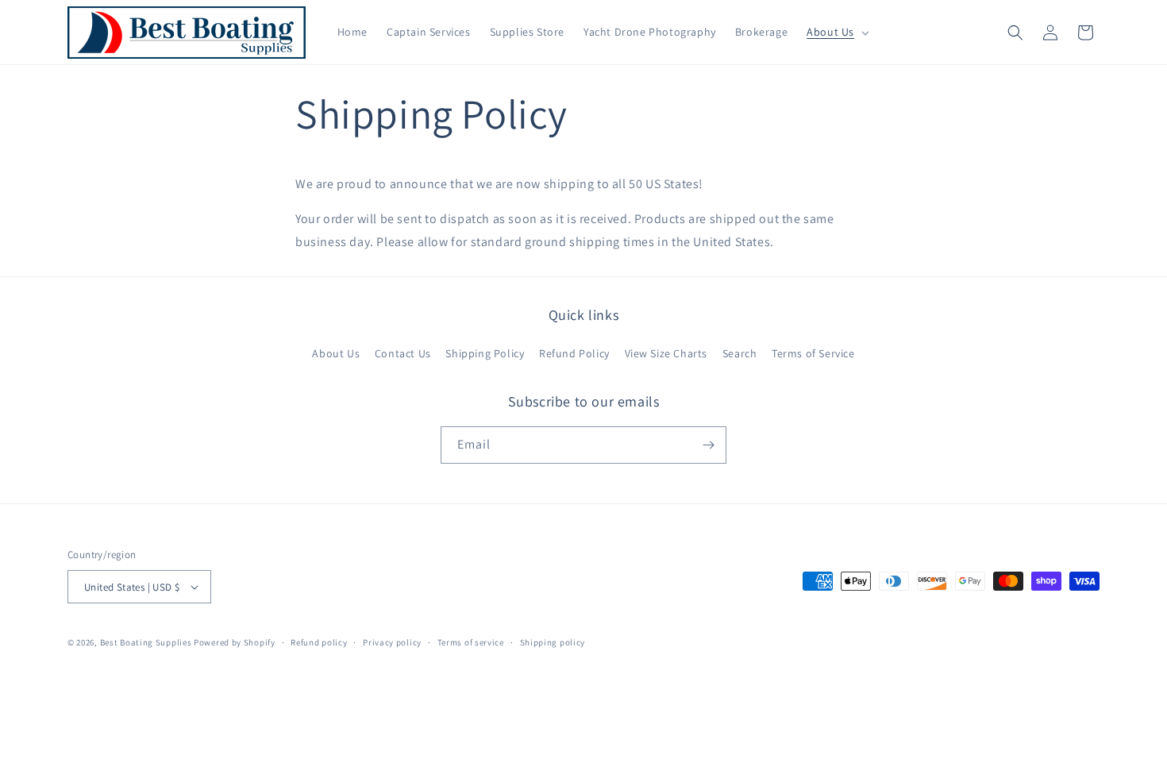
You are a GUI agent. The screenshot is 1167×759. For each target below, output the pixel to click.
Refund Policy (574, 353)
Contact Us (403, 353)
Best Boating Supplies (146, 642)
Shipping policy (553, 642)
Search (739, 353)
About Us (336, 353)
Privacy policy (392, 642)
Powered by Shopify (234, 642)
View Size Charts (666, 353)
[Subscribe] (708, 445)
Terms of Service (813, 353)
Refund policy (319, 642)
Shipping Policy (484, 353)
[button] (836, 31)
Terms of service (470, 642)
